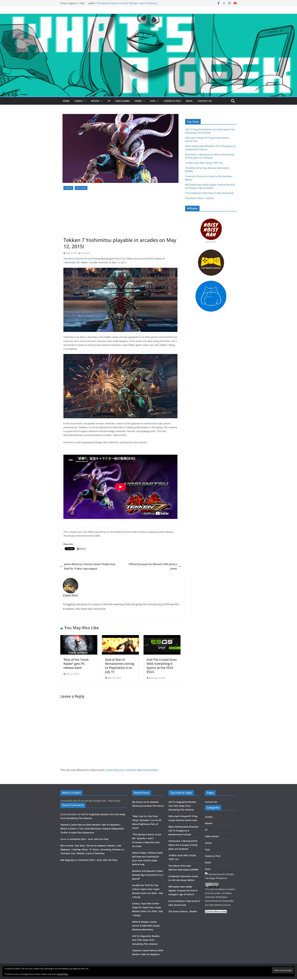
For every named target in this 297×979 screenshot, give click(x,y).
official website (75, 258)
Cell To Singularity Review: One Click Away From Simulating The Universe (146, 940)
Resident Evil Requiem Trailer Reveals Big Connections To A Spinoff (147, 875)
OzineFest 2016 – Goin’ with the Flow (89, 839)
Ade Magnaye (67, 860)
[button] (84, 101)
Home (66, 100)
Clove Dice (85, 253)
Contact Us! (205, 100)
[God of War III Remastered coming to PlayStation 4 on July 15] (120, 637)
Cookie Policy (62, 974)
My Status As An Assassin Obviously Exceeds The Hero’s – (148, 805)
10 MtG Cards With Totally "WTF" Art (204, 162)
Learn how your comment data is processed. (132, 770)
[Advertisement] (120, 213)
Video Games (122, 100)
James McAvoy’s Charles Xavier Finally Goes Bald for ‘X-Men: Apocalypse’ (89, 566)
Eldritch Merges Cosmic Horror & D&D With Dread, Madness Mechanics (146, 925)
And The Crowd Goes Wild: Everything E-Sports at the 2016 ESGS (162, 666)
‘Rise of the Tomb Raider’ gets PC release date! (75, 664)
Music (189, 100)
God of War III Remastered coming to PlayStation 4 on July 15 (119, 666)
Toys (152, 100)
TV (109, 100)
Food (207, 869)
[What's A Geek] (148, 16)
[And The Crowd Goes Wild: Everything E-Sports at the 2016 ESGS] (162, 637)
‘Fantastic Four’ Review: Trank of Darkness (82, 853)
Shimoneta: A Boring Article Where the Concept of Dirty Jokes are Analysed (183, 844)
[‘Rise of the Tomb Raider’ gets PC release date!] (78, 637)
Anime (138, 100)
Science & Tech (172, 100)
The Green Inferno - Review (199, 198)
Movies (95, 100)
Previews (68, 188)
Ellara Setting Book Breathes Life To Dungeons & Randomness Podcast (183, 830)
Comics (78, 100)
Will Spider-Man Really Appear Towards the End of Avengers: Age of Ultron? (182, 890)
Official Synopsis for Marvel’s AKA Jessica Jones (153, 566)
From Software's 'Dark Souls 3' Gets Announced (209, 193)
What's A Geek (226, 889)
